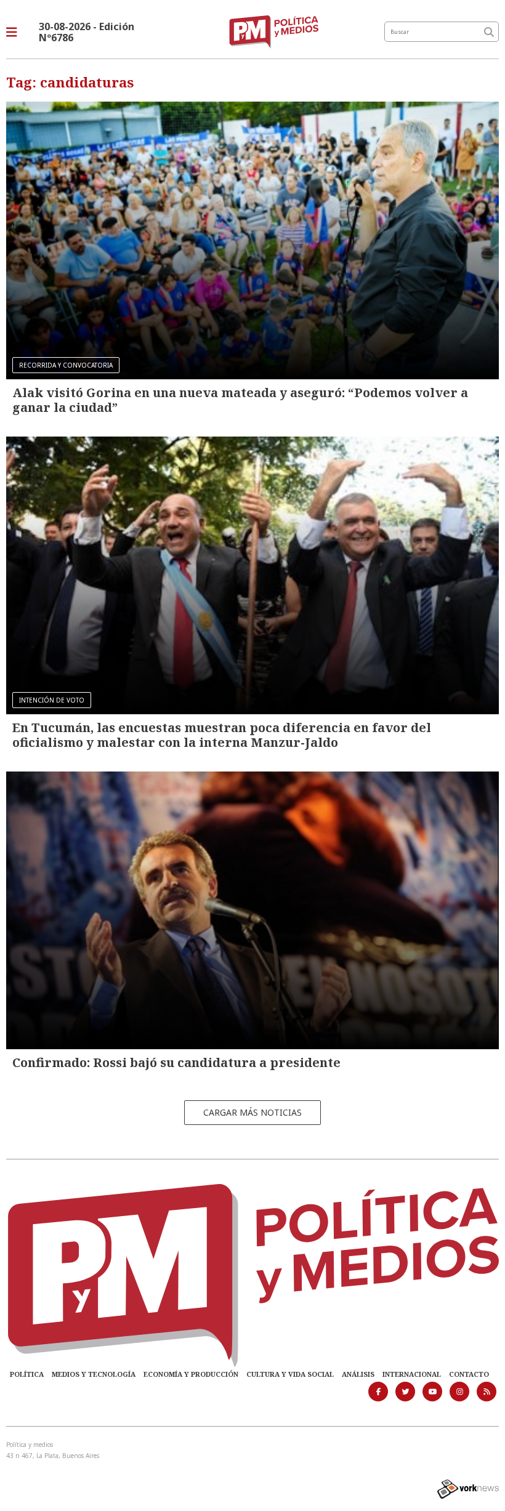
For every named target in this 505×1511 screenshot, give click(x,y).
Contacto (469, 1374)
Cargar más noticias (252, 1112)
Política (27, 1374)
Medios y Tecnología (93, 1374)
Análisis (358, 1374)
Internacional (411, 1374)
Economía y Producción (190, 1374)
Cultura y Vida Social (290, 1374)
